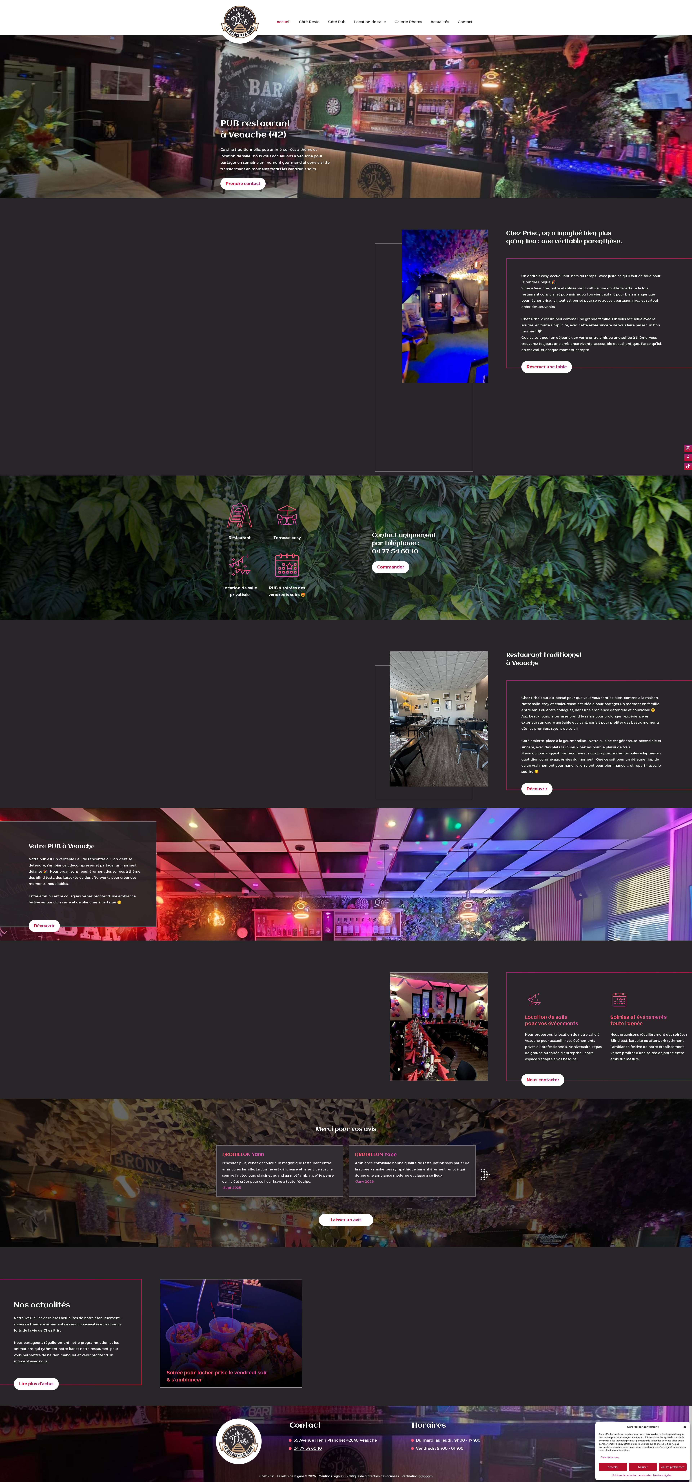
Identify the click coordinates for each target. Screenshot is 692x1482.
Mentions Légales (331, 1476)
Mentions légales (662, 1475)
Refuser (642, 1466)
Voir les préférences (672, 1466)
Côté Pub (336, 21)
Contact (465, 21)
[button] (685, 1427)
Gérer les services (610, 1457)
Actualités (440, 21)
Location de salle (370, 21)
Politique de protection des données (632, 1475)
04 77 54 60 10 (395, 552)
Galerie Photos (408, 21)
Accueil (283, 21)
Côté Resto (309, 21)
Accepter (613, 1466)
